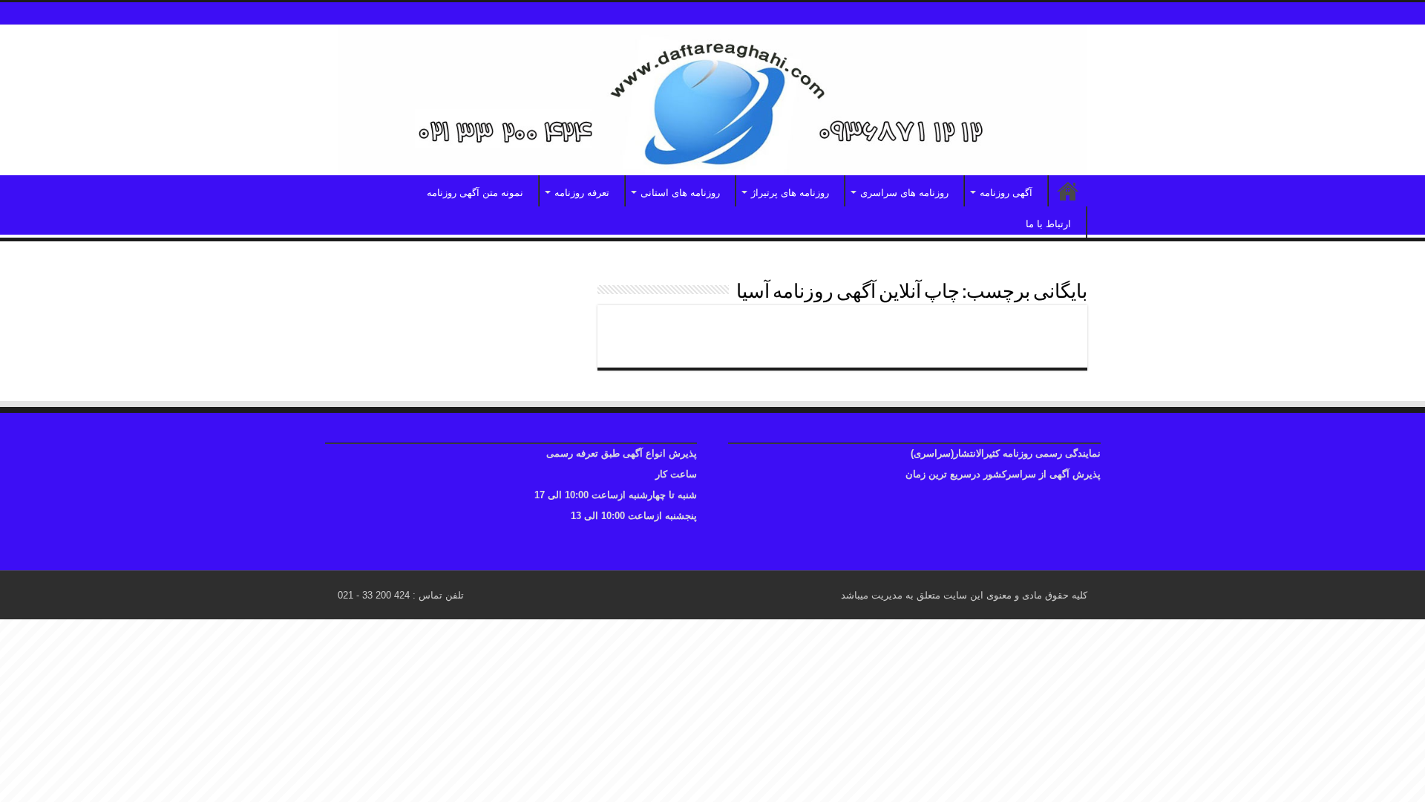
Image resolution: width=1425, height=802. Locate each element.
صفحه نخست (1068, 190)
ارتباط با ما (1048, 223)
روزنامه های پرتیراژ (790, 192)
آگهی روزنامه (1006, 192)
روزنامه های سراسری (904, 192)
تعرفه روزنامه (581, 192)
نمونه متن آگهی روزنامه (475, 192)
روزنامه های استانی (680, 192)
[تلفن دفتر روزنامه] (712, 100)
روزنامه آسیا (1033, 330)
